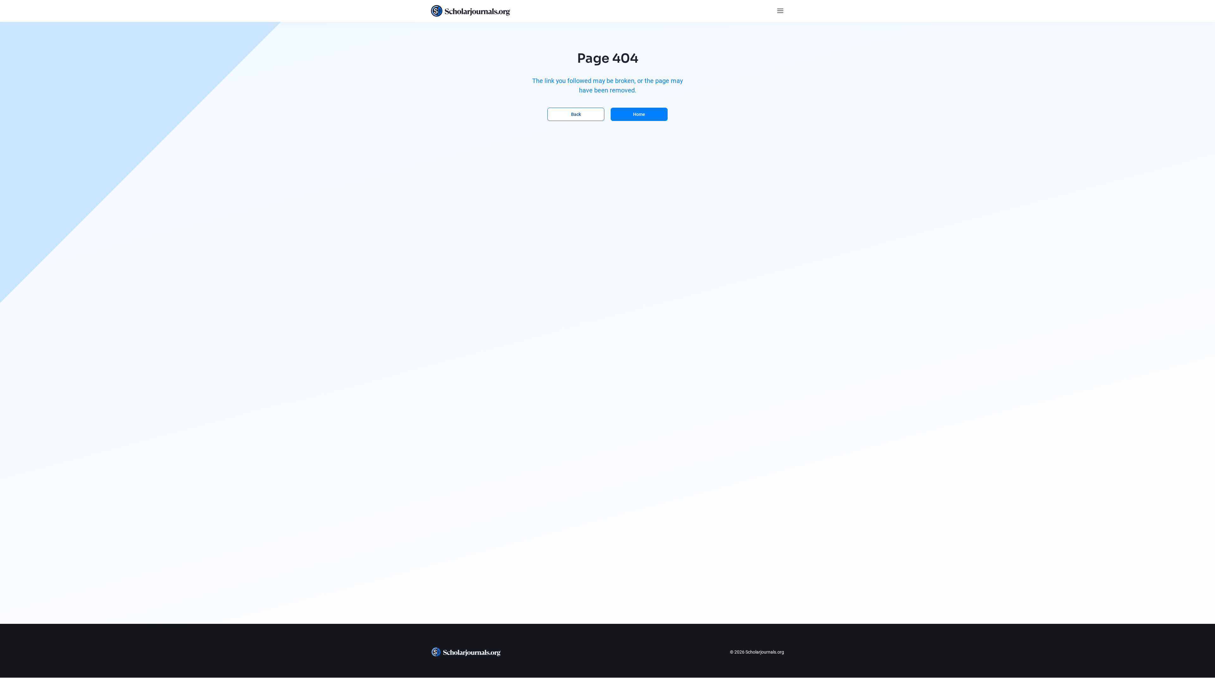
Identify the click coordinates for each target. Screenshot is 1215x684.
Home (639, 114)
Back (576, 114)
